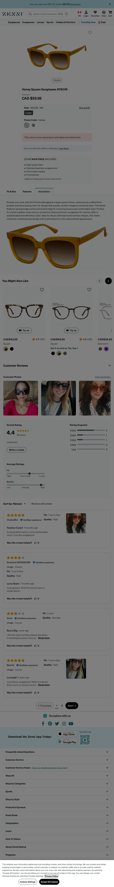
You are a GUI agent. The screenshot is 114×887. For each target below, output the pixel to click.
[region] (57, 873)
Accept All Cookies (49, 881)
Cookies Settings (27, 881)
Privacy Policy (51, 876)
